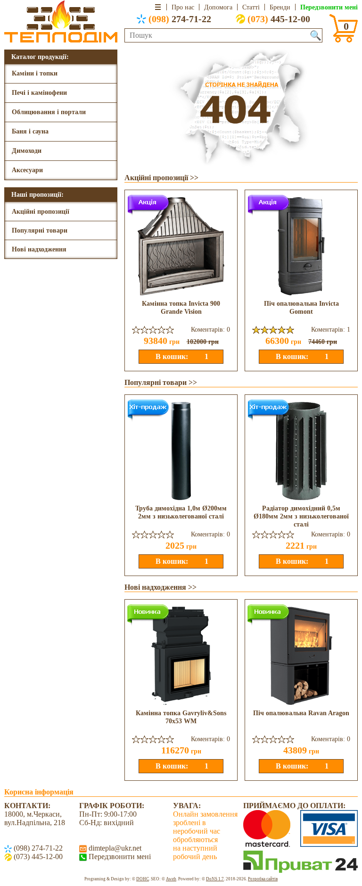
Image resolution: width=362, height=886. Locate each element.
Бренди (280, 7)
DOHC (142, 879)
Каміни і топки (35, 73)
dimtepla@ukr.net (114, 848)
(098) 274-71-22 (37, 848)
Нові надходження (39, 249)
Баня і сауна (30, 131)
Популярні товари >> (160, 382)
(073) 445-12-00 (37, 857)
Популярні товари (39, 230)
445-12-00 (278, 19)
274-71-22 (179, 19)
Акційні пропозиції (40, 211)
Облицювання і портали (49, 112)
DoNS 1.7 (215, 879)
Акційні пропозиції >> (161, 178)
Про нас (183, 7)
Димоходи (26, 150)
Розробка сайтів (263, 879)
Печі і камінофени (39, 92)
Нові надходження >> (160, 587)
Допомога (218, 7)
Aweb (171, 879)
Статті (251, 7)
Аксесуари (27, 170)
